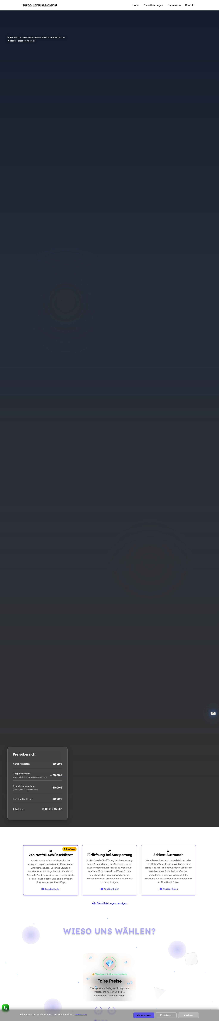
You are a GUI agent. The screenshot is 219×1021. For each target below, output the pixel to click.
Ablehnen (188, 1015)
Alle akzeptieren (143, 1015)
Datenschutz (81, 1014)
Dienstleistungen (153, 5)
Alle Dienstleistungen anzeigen (109, 903)
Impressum (174, 5)
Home (135, 5)
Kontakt (189, 5)
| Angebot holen (50, 889)
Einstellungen (166, 1015)
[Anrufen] (5, 1008)
